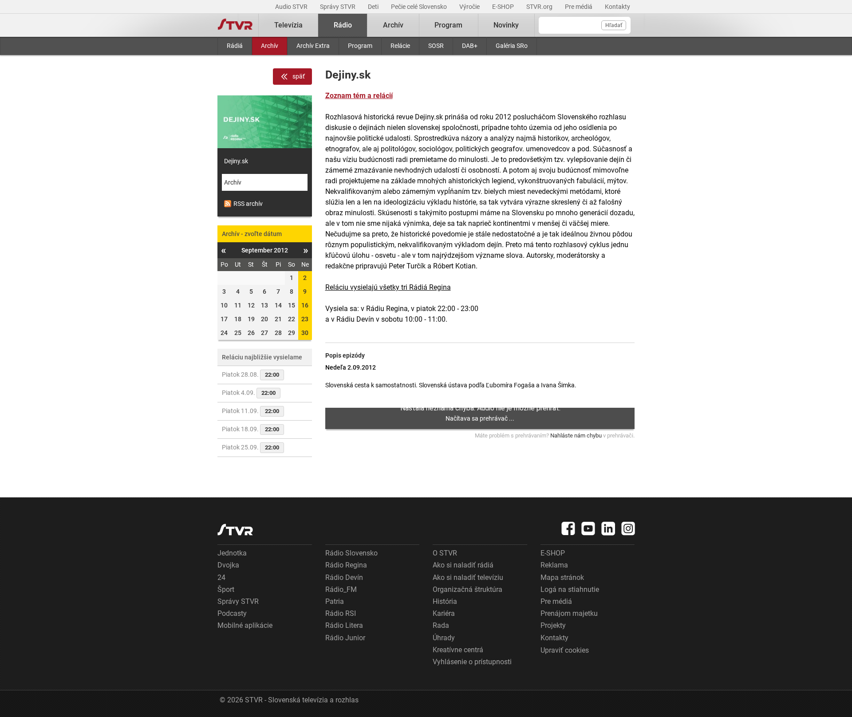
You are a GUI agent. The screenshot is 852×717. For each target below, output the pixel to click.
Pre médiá (579, 6)
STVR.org (540, 6)
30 (304, 332)
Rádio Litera (344, 625)
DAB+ (469, 45)
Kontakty (617, 6)
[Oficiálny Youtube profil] (588, 528)
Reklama (554, 565)
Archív (269, 45)
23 (304, 319)
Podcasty (232, 613)
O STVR (445, 553)
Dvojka (228, 565)
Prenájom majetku (569, 613)
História (445, 601)
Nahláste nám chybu (576, 435)
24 (221, 577)
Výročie (470, 6)
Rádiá (235, 45)
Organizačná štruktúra (467, 589)
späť (298, 76)
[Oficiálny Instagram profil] (628, 528)
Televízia (288, 25)
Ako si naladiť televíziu (468, 577)
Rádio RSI (340, 613)
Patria (334, 601)
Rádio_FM (341, 589)
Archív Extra (313, 45)
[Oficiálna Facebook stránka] (568, 528)
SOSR (436, 45)
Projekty (553, 625)
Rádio (343, 25)
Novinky (506, 25)
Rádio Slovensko (351, 553)
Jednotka (232, 553)
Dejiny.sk (236, 161)
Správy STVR (338, 6)
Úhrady (444, 638)
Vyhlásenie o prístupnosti (472, 662)
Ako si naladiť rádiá (463, 565)
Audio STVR (292, 6)
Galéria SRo (512, 45)
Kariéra (444, 613)
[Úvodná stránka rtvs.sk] (235, 25)
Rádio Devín (344, 577)
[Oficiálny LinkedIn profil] (608, 528)
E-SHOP (503, 6)
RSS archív (248, 203)
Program (360, 45)
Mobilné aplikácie (244, 625)
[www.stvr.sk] (235, 530)
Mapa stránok (562, 577)
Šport (225, 589)
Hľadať (613, 25)
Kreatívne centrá (458, 650)
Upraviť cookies (564, 650)
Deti (374, 6)
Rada (441, 625)
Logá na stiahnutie (569, 589)
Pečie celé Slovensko (419, 6)
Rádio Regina (346, 565)
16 (304, 305)
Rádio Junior (345, 638)
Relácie (400, 45)
